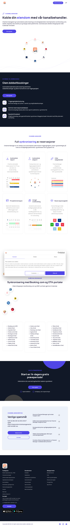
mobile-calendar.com (27, 524)
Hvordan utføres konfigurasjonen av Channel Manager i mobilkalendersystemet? (45, 440)
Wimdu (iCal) (11, 339)
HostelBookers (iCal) (58, 345)
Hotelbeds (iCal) (57, 330)
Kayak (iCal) (56, 335)
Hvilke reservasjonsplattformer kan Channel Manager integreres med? (44, 421)
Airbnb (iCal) (11, 328)
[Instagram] (63, 524)
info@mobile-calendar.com (10, 502)
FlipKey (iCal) (11, 343)
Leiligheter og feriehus (30, 477)
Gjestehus (27, 475)
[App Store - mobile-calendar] (7, 511)
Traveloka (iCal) (34, 339)
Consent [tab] (14, 256)
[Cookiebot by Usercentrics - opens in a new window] (59, 253)
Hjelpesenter (18, 433)
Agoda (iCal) (33, 332)
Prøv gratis (9, 31)
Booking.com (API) (13, 326)
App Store (49, 484)
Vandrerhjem (28, 482)
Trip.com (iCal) (56, 337)
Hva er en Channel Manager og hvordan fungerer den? (43, 415)
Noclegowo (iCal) (12, 334)
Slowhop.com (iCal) (35, 330)
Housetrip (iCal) (34, 341)
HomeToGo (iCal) (12, 345)
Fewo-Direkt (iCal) (35, 347)
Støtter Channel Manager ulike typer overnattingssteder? (42, 434)
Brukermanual (50, 472)
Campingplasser (29, 487)
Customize (34, 273)
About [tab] (55, 256)
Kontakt (19, 437)
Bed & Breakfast (28, 489)
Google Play (50, 482)
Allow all (55, 273)
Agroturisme (28, 484)
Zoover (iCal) (11, 341)
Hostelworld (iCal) (57, 334)
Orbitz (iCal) (56, 343)
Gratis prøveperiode (58, 2)
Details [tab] (35, 256)
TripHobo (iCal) (57, 339)
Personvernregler (51, 480)
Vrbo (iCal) (33, 328)
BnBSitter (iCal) (57, 341)
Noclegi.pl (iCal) (12, 335)
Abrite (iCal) (33, 345)
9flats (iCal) (56, 326)
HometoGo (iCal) (34, 343)
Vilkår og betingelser (52, 477)
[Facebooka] (60, 524)
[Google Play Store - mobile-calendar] (18, 511)
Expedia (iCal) (12, 330)
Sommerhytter (28, 480)
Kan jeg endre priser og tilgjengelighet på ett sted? (44, 428)
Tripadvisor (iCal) (57, 332)
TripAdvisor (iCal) (12, 337)
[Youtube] (66, 524)
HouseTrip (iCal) (34, 337)
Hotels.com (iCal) (12, 332)
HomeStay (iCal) (57, 328)
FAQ (48, 475)
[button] (66, 3)
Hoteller (27, 472)
